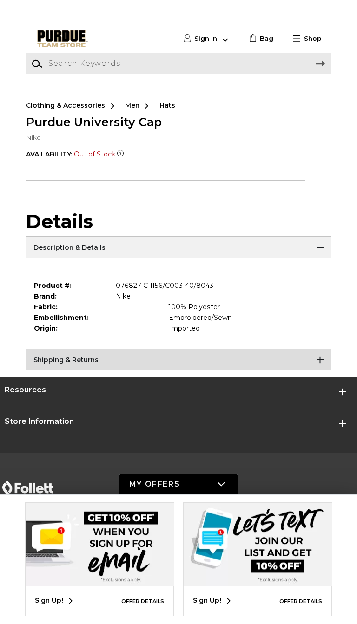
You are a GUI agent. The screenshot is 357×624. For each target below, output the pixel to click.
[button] (311, 39)
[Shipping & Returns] (178, 360)
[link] (260, 39)
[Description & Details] (178, 248)
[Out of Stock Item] (120, 154)
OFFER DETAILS (142, 601)
